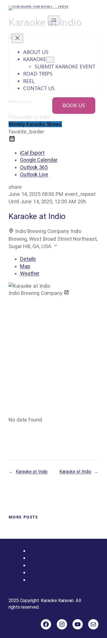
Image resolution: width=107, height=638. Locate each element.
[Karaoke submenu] (50, 60)
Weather (29, 273)
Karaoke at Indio (32, 471)
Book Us (73, 105)
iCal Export (32, 153)
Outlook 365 (34, 167)
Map (25, 266)
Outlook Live (34, 174)
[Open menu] (53, 20)
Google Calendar (39, 160)
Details (28, 259)
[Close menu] (17, 38)
